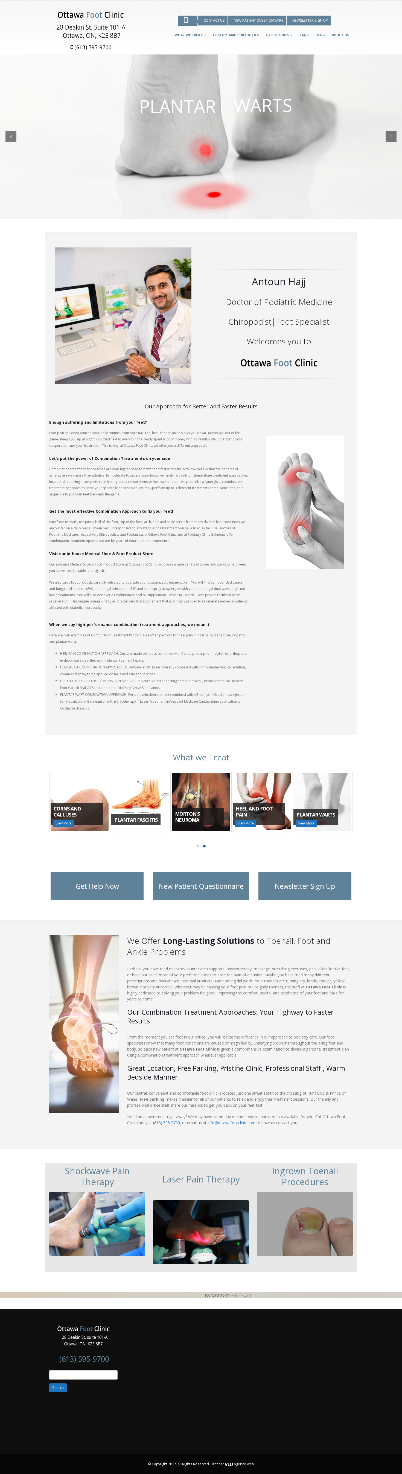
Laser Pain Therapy (201, 1179)
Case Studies (277, 35)
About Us (340, 35)
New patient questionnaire (258, 20)
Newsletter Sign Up (310, 20)
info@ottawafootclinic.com (231, 1122)
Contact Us (214, 20)
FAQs (304, 35)
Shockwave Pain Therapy (97, 1176)
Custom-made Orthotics (236, 35)
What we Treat (201, 757)
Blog (320, 35)
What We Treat (188, 35)
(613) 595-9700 (93, 47)
